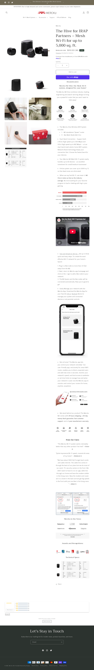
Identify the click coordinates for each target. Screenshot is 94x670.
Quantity (58, 61)
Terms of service (53, 665)
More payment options (73, 81)
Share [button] (59, 584)
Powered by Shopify (25, 665)
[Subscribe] (61, 642)
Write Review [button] (10, 609)
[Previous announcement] (31, 2)
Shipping (58, 53)
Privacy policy (43, 665)
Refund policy (35, 665)
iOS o (69, 294)
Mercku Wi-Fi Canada (14, 665)
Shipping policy (63, 665)
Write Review (47, 621)
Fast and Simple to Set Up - (69, 254)
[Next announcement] (63, 2)
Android (74, 294)
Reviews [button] (7, 614)
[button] (7, 13)
